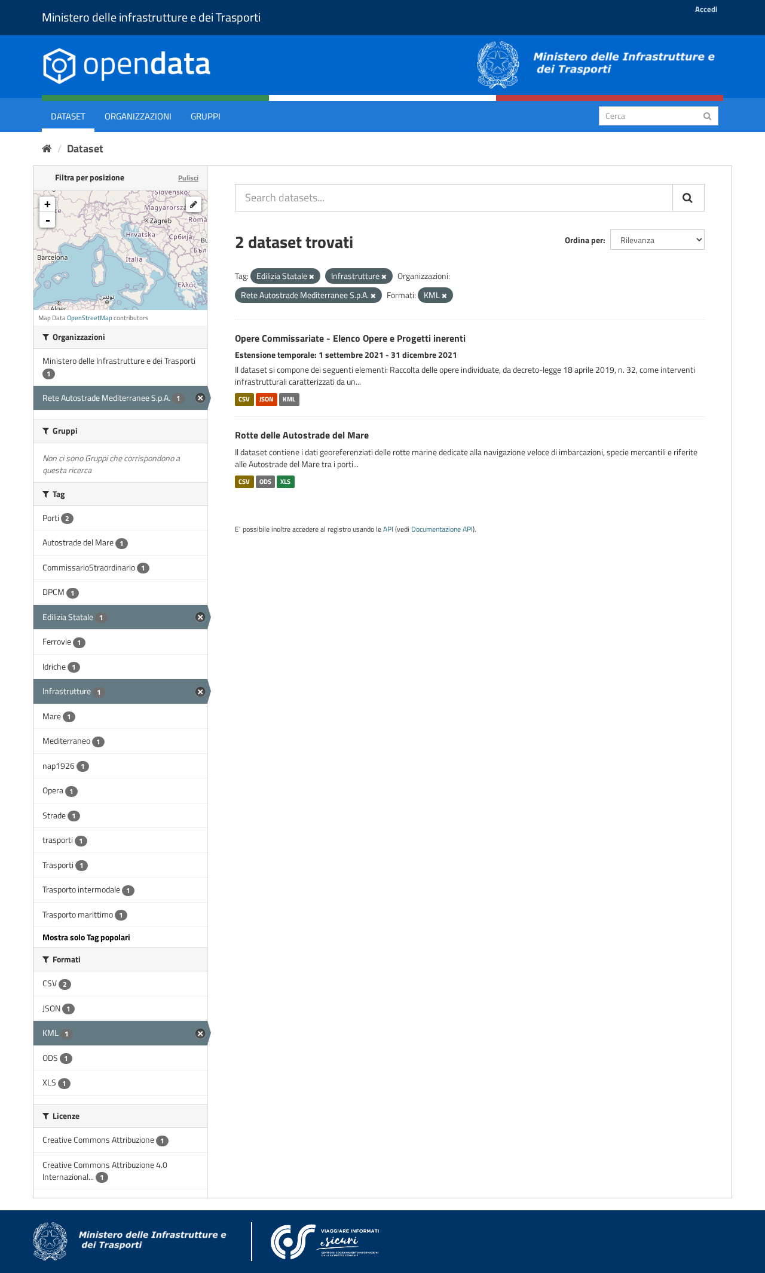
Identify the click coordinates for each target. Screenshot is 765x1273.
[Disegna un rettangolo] (193, 204)
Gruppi (206, 116)
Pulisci (188, 177)
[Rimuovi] (311, 276)
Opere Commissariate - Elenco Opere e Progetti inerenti (350, 338)
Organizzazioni (138, 116)
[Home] (47, 148)
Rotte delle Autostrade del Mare (302, 435)
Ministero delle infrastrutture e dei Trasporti (151, 17)
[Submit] (707, 115)
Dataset (68, 116)
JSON (266, 399)
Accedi (706, 9)
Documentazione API (442, 529)
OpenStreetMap (89, 318)
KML (289, 399)
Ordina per (584, 240)
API (388, 529)
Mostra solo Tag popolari (86, 937)
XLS (285, 481)
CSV (244, 399)
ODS (265, 481)
